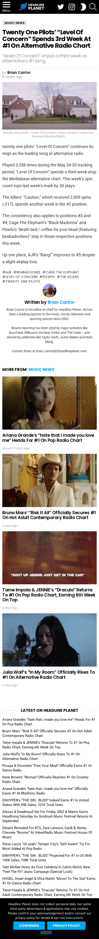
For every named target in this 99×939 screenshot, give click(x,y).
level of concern (22, 277)
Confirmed (29, 925)
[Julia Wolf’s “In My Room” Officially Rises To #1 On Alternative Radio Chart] (49, 640)
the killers (69, 277)
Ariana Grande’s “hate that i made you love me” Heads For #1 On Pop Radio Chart (48, 437)
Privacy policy (66, 925)
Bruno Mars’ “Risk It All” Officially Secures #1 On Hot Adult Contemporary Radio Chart (49, 515)
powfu (49, 277)
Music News (41, 369)
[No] (46, 932)
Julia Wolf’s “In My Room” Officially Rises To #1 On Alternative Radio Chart (48, 674)
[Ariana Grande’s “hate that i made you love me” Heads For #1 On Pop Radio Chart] (49, 403)
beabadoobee (29, 272)
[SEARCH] (93, 7)
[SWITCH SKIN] (83, 7)
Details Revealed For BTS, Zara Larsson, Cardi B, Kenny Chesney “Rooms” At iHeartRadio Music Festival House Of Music (47, 832)
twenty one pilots (23, 281)
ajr (9, 272)
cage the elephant (62, 272)
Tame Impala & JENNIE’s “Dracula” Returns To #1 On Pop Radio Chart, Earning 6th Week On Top (48, 595)
